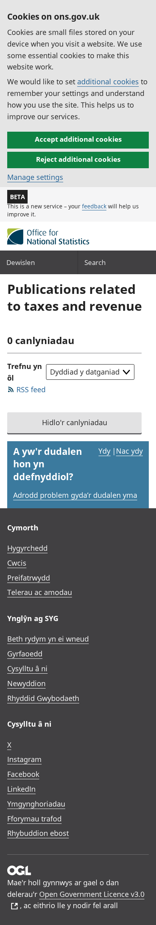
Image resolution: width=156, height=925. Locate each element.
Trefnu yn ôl (24, 372)
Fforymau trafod (34, 818)
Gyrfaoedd (24, 653)
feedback (94, 206)
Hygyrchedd (27, 548)
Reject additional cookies (78, 159)
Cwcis (16, 563)
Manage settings (35, 177)
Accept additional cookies (78, 139)
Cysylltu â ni (27, 668)
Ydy (104, 451)
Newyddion (26, 683)
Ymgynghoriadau (36, 804)
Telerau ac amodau (39, 592)
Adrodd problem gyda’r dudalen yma (75, 495)
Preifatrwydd (28, 578)
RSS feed (31, 389)
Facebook (23, 774)
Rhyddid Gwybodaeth (43, 698)
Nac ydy (129, 451)
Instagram (24, 759)
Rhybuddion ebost (38, 833)
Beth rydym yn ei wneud (48, 639)
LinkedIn (21, 789)
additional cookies (108, 81)
